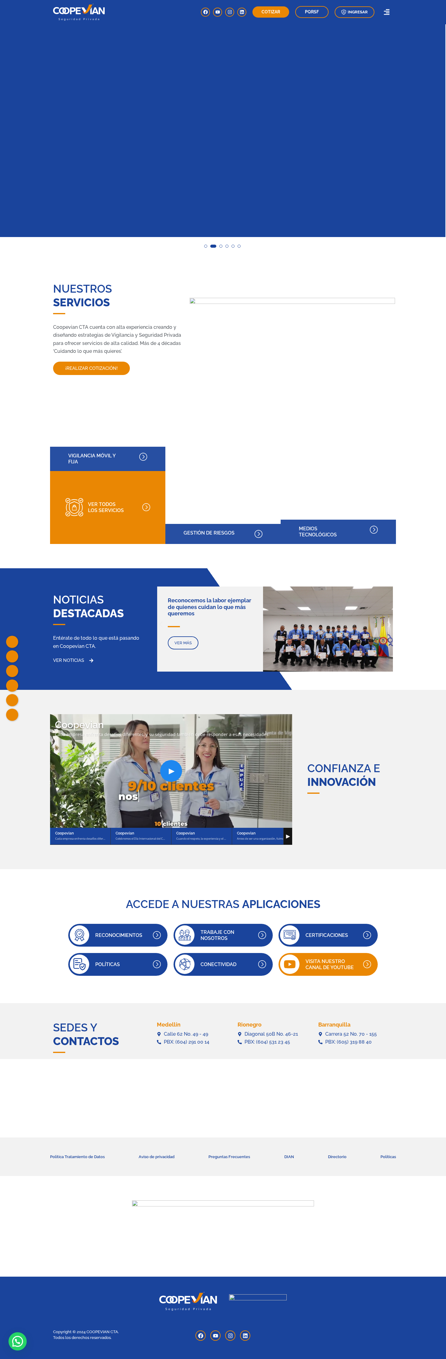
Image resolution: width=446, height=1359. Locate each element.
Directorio (337, 1156)
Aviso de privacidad (156, 1156)
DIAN (289, 1156)
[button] (354, 12)
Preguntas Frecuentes (229, 1156)
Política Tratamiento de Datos (77, 1156)
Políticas (388, 1156)
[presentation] (9, 141)
